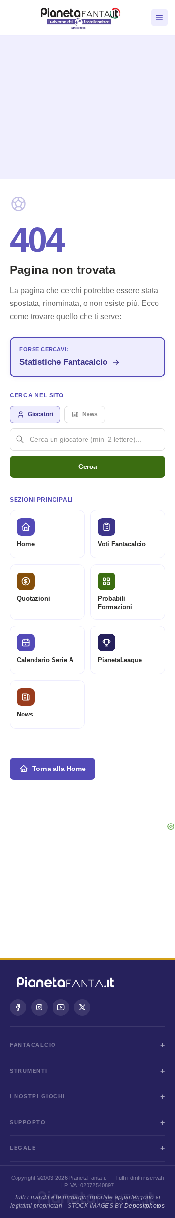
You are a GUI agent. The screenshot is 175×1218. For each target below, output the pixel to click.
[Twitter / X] (82, 1007)
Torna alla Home (59, 768)
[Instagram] (39, 1007)
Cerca (87, 466)
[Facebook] (18, 1007)
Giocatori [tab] (40, 414)
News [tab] (90, 414)
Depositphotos (144, 1205)
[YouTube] (60, 1007)
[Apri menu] (159, 17)
